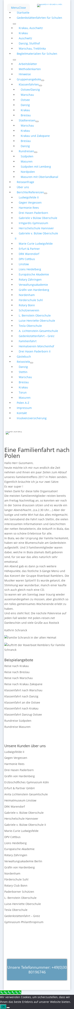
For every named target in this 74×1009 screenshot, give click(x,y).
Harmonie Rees (14, 764)
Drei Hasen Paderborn (19, 770)
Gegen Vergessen (15, 758)
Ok (3, 1006)
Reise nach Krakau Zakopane (23, 684)
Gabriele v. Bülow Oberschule (24, 813)
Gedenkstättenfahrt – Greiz (22, 916)
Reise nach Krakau (16, 666)
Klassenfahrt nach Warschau (23, 690)
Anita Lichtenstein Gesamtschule (26, 794)
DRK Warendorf (14, 806)
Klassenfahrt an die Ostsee (22, 702)
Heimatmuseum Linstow (20, 800)
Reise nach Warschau (18, 678)
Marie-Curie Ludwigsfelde (21, 831)
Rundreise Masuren (17, 727)
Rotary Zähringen (15, 855)
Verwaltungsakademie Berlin (23, 861)
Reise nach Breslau (17, 672)
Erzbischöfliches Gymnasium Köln (26, 782)
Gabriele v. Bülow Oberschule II (25, 825)
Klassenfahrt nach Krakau (21, 708)
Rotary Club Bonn (15, 885)
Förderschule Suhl (16, 879)
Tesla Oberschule (15, 910)
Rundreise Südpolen (17, 720)
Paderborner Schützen (19, 891)
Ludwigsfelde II (14, 752)
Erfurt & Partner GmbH (19, 788)
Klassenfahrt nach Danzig (21, 696)
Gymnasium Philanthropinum (23, 922)
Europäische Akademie (19, 849)
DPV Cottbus (12, 837)
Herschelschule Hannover (21, 818)
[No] (8, 1007)
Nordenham (12, 873)
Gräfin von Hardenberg (19, 776)
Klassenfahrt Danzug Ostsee (23, 714)
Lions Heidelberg (15, 843)
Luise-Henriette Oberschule (22, 904)
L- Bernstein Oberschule (20, 898)
